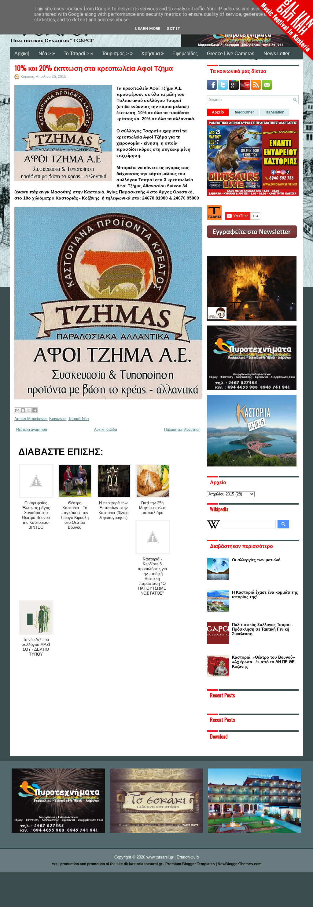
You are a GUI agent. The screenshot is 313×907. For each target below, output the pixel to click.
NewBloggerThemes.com (240, 864)
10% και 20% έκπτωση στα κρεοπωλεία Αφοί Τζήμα (93, 68)
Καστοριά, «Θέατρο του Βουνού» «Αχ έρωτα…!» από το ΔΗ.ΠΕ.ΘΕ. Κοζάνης (264, 662)
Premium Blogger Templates (190, 864)
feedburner (244, 112)
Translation (274, 112)
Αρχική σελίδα (105, 429)
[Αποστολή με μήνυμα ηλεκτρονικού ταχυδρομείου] (17, 410)
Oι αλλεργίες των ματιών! (256, 560)
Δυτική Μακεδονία (30, 418)
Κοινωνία (57, 418)
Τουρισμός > (117, 53)
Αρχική (21, 53)
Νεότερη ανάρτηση (31, 429)
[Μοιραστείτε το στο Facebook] (34, 410)
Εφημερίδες (185, 53)
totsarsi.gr (153, 864)
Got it (173, 28)
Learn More (147, 28)
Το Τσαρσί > (78, 53)
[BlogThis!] (23, 410)
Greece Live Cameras (230, 53)
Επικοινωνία (188, 857)
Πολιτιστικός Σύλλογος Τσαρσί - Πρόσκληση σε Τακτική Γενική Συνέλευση (262, 629)
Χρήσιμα (152, 53)
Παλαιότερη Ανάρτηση (182, 429)
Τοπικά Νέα (78, 418)
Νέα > (47, 53)
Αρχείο (218, 112)
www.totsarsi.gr (159, 857)
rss (54, 864)
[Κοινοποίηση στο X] (29, 410)
